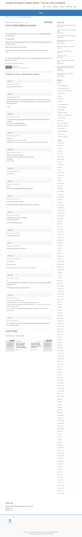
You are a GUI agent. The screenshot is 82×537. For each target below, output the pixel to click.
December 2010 (61, 453)
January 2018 (60, 231)
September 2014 (61, 331)
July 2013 (60, 369)
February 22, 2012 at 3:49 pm (13, 258)
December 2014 (61, 323)
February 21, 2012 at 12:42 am (14, 199)
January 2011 (60, 450)
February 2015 (61, 318)
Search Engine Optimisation (63, 125)
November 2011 (61, 423)
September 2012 (61, 396)
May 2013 (60, 374)
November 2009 (61, 488)
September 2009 (61, 493)
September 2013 (61, 364)
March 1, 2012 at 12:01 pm (13, 278)
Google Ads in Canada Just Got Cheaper (65, 46)
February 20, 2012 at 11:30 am (14, 135)
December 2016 (61, 261)
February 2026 (61, 142)
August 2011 (60, 431)
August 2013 (60, 366)
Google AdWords (48, 22)
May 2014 (60, 342)
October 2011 (60, 426)
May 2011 (60, 439)
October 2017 (60, 237)
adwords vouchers (25, 67)
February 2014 (61, 350)
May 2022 (60, 169)
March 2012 (60, 412)
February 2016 (61, 285)
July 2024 (60, 161)
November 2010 (61, 455)
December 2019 (61, 196)
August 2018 (60, 218)
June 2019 (60, 199)
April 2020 (60, 186)
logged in (13, 335)
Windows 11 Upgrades (61, 55)
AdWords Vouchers (61, 93)
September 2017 (61, 240)
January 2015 (60, 320)
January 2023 (60, 164)
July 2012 (60, 401)
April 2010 (60, 474)
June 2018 (60, 221)
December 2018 (61, 210)
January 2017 (60, 258)
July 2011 (59, 434)
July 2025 (60, 148)
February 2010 (61, 480)
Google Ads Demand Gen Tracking (64, 51)
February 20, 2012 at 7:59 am (13, 117)
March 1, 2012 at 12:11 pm (13, 298)
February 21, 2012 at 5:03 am (13, 215)
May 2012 (60, 407)
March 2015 (60, 315)
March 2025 (60, 153)
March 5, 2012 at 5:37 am (12, 320)
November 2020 (61, 183)
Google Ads (60, 101)
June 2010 (60, 469)
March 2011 (60, 444)
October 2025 (60, 145)
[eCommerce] (10, 342)
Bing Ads (59, 96)
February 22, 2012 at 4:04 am (13, 233)
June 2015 (60, 307)
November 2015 (61, 294)
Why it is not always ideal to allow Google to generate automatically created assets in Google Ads (66, 67)
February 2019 (61, 204)
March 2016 (60, 283)
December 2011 (61, 420)
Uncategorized (61, 134)
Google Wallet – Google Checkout (64, 115)
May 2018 (60, 223)
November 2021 (61, 172)
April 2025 (60, 151)
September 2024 (61, 159)
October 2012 (60, 393)
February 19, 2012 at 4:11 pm (13, 97)
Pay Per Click (60, 120)
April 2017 (60, 250)
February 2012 (61, 415)
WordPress (35, 533)
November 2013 (61, 358)
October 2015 (60, 296)
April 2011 (60, 442)
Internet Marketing (61, 117)
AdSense (59, 82)
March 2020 (60, 188)
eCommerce (60, 98)
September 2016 (61, 269)
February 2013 (61, 382)
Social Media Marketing (62, 131)
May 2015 (60, 310)
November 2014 (61, 326)
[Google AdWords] (47, 342)
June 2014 (60, 339)
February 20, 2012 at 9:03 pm (13, 184)
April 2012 (60, 409)
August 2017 (60, 242)
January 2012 (60, 418)
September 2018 (61, 215)
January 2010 (60, 482)
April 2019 (60, 202)
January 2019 (60, 207)
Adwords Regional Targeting (63, 88)
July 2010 (60, 466)
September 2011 (61, 428)
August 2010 (60, 463)
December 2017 (61, 234)
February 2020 (61, 191)
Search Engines (61, 128)
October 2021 (60, 175)
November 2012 (61, 391)
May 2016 (60, 280)
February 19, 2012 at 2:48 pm (13, 84)
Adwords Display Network (63, 85)
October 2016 (60, 267)
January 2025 (60, 156)
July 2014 (60, 337)
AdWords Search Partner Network (64, 90)
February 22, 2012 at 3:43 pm (13, 246)
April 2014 (60, 345)
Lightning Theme (41, 533)
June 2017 (60, 245)
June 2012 (60, 404)
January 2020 (60, 194)
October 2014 (60, 329)
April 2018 (60, 226)
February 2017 (61, 256)
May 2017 (60, 248)
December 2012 (61, 388)
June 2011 (60, 436)
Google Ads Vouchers (62, 107)
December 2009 (61, 485)
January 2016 (60, 288)
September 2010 (61, 461)
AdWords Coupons (17, 67)
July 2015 (60, 304)
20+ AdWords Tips (23, 142)
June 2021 (60, 180)
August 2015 (60, 302)
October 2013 (60, 361)
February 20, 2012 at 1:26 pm (13, 171)
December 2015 (61, 291)
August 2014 (60, 334)
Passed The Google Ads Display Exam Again (66, 25)
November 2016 (61, 264)
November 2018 (61, 213)
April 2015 (60, 312)
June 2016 (60, 277)
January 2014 (60, 353)
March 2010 (60, 477)
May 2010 (60, 471)
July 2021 (60, 178)
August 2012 (60, 399)
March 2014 (60, 347)
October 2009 (60, 490)
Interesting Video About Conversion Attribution (66, 35)
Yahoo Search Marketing (63, 136)
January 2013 (60, 385)
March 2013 (60, 380)
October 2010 (60, 458)
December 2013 (61, 356)
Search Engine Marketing (63, 123)
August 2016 (60, 272)
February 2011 (61, 447)
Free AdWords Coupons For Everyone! (14, 63)
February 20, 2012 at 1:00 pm (13, 152)
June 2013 (60, 372)
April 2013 (60, 377)
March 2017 (60, 253)
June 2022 (60, 167)
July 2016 (60, 275)
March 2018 (60, 229)
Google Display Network (63, 104)
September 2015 (61, 299)
